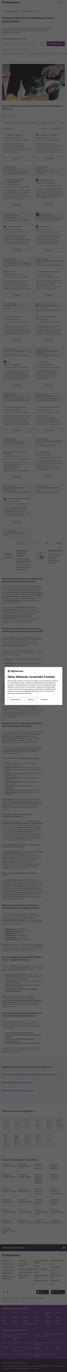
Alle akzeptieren (15, 700)
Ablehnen (31, 700)
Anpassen (44, 700)
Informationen (29, 689)
